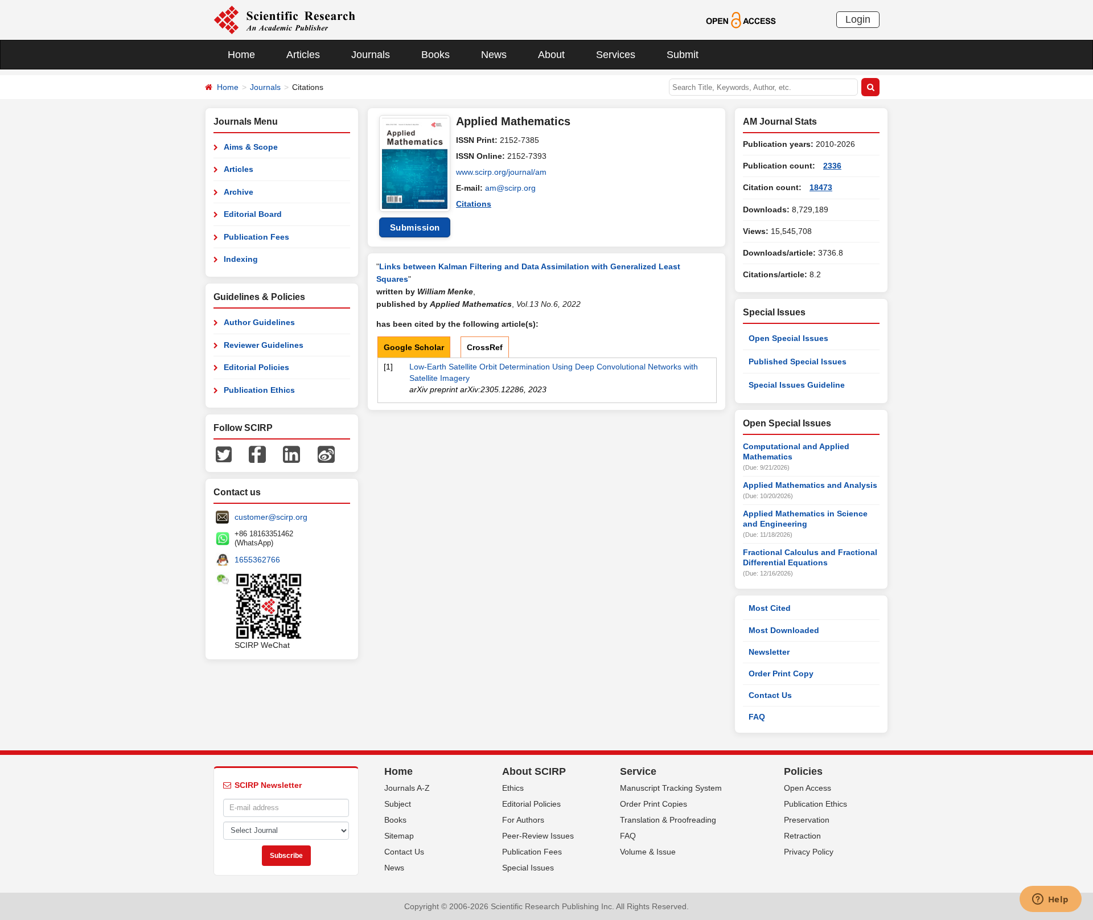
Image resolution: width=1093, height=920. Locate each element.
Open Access (807, 787)
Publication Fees (256, 236)
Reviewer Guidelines (263, 345)
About (551, 54)
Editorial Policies (256, 367)
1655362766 (257, 559)
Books (435, 54)
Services (615, 54)
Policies (803, 771)
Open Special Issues (788, 338)
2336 (832, 165)
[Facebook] (257, 453)
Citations (473, 203)
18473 (821, 187)
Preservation (806, 819)
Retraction (802, 835)
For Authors (523, 819)
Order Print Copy (781, 673)
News (494, 54)
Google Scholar (414, 347)
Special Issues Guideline (797, 384)
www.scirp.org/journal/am (501, 171)
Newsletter (769, 651)
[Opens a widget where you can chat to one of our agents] (1050, 900)
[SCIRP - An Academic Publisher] (284, 19)
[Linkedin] (291, 453)
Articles (303, 54)
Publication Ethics (259, 390)
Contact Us (770, 695)
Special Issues (528, 867)
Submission (415, 227)
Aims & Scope (251, 146)
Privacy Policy (808, 851)
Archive (238, 191)
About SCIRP (534, 771)
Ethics (513, 787)
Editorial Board (253, 214)
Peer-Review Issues (538, 835)
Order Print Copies (653, 803)
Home (241, 54)
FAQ (757, 716)
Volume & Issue (648, 851)
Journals (370, 54)
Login (857, 19)
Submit (682, 54)
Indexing (241, 259)
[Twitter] (224, 453)
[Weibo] (326, 453)
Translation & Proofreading (668, 819)
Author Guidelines (259, 322)
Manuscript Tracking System (671, 787)
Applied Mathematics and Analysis (810, 485)
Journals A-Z (407, 787)
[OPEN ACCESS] (740, 19)
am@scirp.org (510, 187)
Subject (397, 803)
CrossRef (485, 347)
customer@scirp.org (271, 516)
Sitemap (399, 835)
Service (638, 771)
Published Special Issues (798, 361)
